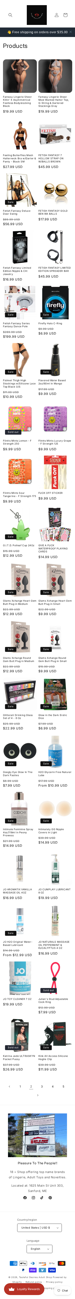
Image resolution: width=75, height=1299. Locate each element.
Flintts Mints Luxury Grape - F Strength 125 (54, 442)
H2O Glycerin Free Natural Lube (54, 774)
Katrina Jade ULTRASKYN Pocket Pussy (19, 1057)
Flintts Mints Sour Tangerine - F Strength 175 (19, 494)
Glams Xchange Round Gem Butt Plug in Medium (18, 659)
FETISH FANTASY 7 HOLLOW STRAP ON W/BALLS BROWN (51, 158)
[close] (70, 31)
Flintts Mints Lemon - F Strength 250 (17, 442)
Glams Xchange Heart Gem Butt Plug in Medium (20, 602)
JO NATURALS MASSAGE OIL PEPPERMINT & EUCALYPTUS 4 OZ (54, 944)
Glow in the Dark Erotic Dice (52, 717)
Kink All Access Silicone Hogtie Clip (53, 1057)
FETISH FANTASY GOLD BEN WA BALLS (53, 212)
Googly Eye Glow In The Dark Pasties (17, 774)
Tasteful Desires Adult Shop (36, 1277)
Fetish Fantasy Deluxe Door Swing (17, 212)
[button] (10, 15)
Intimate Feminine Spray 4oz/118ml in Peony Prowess (18, 832)
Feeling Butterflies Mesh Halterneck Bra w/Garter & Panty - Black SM (19, 158)
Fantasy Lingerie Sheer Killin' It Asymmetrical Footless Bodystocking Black (17, 101)
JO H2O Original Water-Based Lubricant (17, 943)
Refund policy (34, 1282)
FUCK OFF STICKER (50, 492)
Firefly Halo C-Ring (50, 323)
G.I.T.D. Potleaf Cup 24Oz (19, 545)
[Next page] (37, 1095)
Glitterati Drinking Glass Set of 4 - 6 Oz (18, 717)
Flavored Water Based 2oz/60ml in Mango (52, 382)
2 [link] (31, 1086)
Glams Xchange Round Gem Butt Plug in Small (52, 659)
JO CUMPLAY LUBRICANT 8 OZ (54, 891)
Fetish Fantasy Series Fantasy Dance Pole (16, 325)
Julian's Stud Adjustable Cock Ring (53, 1000)
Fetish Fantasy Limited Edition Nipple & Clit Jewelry (17, 270)
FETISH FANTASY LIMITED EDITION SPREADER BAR (54, 269)
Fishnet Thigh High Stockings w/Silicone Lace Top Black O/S (19, 383)
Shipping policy (51, 1288)
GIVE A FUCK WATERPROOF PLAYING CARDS (53, 548)
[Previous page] (9, 1086)
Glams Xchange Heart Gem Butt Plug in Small (55, 602)
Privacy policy (54, 1282)
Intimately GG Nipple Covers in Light (51, 831)
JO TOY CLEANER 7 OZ (17, 998)
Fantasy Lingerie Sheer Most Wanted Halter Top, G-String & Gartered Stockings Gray (53, 101)
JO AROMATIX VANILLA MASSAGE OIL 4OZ (17, 891)
